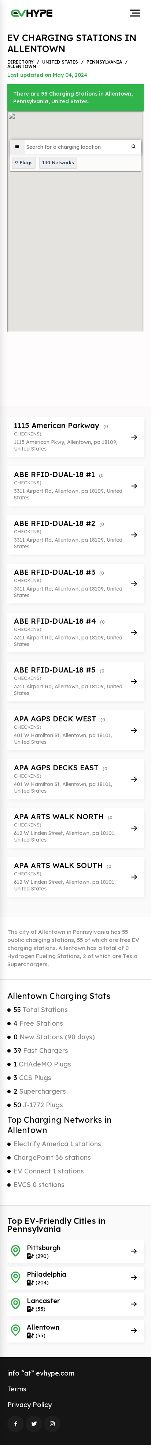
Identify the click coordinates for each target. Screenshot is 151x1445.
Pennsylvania (104, 62)
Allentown (21, 66)
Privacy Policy (29, 1405)
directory (20, 62)
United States (60, 62)
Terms (16, 1389)
